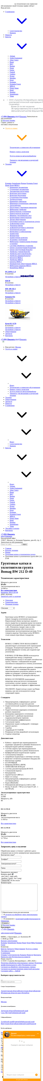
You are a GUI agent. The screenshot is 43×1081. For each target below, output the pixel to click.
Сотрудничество (16, 31)
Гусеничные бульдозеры (19, 197)
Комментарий (6, 883)
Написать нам (6, 957)
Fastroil (12, 72)
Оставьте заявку (7, 4)
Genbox (12, 74)
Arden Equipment (16, 58)
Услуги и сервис (11, 349)
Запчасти (8, 334)
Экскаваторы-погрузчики (19, 191)
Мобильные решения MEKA (20, 266)
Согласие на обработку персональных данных (18, 967)
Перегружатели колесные (19, 213)
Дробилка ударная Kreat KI (20, 252)
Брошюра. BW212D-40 (9, 592)
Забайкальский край (27, 1022)
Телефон (4, 859)
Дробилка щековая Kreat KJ (20, 256)
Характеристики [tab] (11, 602)
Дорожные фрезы (16, 225)
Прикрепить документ (9, 872)
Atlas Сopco (14, 60)
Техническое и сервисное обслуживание (25, 147)
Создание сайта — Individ (10, 971)
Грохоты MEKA (16, 262)
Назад (12, 385)
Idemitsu (13, 78)
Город (3, 868)
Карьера (13, 33)
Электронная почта (8, 864)
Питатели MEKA (16, 258)
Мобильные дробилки (18, 209)
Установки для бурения (18, 240)
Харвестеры (14, 234)
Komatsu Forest (15, 84)
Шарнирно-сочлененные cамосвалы (23, 203)
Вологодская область (26, 991)
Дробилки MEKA (16, 260)
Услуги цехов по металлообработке (23, 156)
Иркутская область (8, 1024)
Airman (12, 56)
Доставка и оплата (12, 528)
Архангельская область (9, 991)
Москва (18, 347)
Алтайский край (7, 1022)
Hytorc (12, 76)
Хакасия (33, 1024)
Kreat (12, 80)
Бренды (8, 448)
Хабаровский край (18, 1013)
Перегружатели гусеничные (20, 211)
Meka (33, 943)
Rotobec (13, 92)
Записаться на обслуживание (12, 542)
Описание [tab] (9, 600)
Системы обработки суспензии (21, 246)
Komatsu (13, 82)
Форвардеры (14, 236)
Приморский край (21, 1011)
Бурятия (16, 1022)
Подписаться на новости (21, 957)
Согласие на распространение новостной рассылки (20, 969)
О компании (10, 405)
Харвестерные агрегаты (19, 238)
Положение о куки (29, 965)
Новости (8, 35)
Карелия (37, 991)
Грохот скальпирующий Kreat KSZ (23, 248)
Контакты (9, 336)
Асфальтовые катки (17, 223)
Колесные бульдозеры (18, 195)
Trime (12, 96)
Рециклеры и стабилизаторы (20, 232)
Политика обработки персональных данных (17, 963)
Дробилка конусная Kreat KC (21, 254)
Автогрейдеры (15, 205)
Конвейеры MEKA (17, 268)
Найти (25, 544)
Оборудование (10, 332)
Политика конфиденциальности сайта (21, 964)
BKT (11, 64)
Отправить (5, 923)
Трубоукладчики (16, 199)
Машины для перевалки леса (20, 215)
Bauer (12, 62)
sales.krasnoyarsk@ (11, 933)
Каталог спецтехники (9, 941)
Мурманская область (8, 993)
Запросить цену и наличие (11, 596)
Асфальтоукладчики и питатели (22, 227)
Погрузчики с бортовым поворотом (23, 207)
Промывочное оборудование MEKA (23, 264)
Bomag (12, 66)
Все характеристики (8, 823)
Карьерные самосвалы (18, 201)
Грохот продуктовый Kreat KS (21, 250)
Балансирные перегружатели (21, 217)
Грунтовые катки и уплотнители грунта (25, 221)
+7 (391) (7, 929)
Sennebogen (14, 94)
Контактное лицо (8, 855)
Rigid (12, 90)
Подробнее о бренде (13, 277)
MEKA (12, 86)
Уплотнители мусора (17, 229)
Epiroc (12, 70)
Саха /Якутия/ (6, 1013)
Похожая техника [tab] (11, 604)
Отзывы (4, 955)
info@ (20, 116)
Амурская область (7, 1011)
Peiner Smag (14, 88)
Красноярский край (22, 1024)
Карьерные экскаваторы (19, 187)
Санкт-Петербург (22, 993)
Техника (8, 397)
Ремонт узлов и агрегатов (19, 152)
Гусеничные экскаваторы (19, 189)
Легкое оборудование (18, 219)
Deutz (12, 68)
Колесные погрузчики (18, 193)
